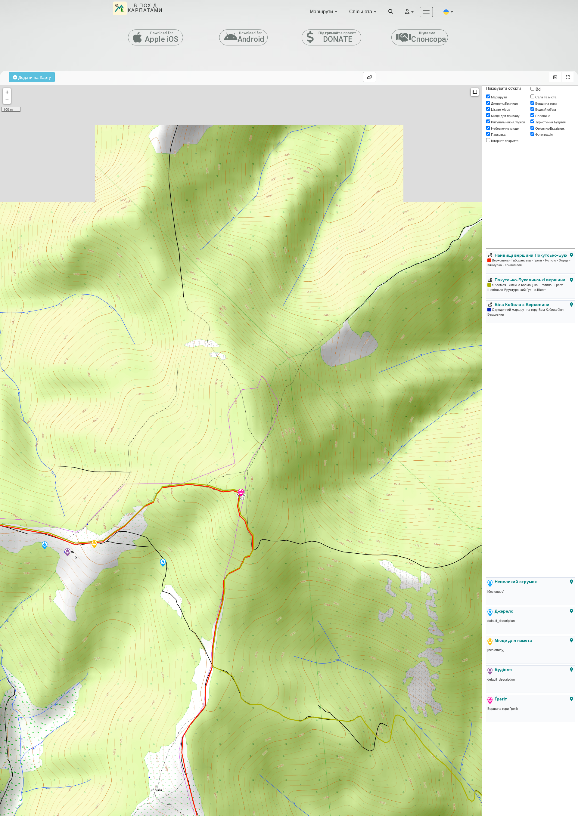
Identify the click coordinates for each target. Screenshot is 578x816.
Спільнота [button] (361, 11)
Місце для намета (513, 640)
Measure (475, 92)
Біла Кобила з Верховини (522, 304)
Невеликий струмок (516, 581)
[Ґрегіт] (241, 493)
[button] (448, 12)
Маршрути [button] (322, 11)
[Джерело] (45, 546)
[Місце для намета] (94, 545)
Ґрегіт (501, 699)
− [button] (7, 100)
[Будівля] (67, 553)
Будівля (503, 669)
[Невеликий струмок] (163, 563)
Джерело (504, 611)
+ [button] (7, 92)
